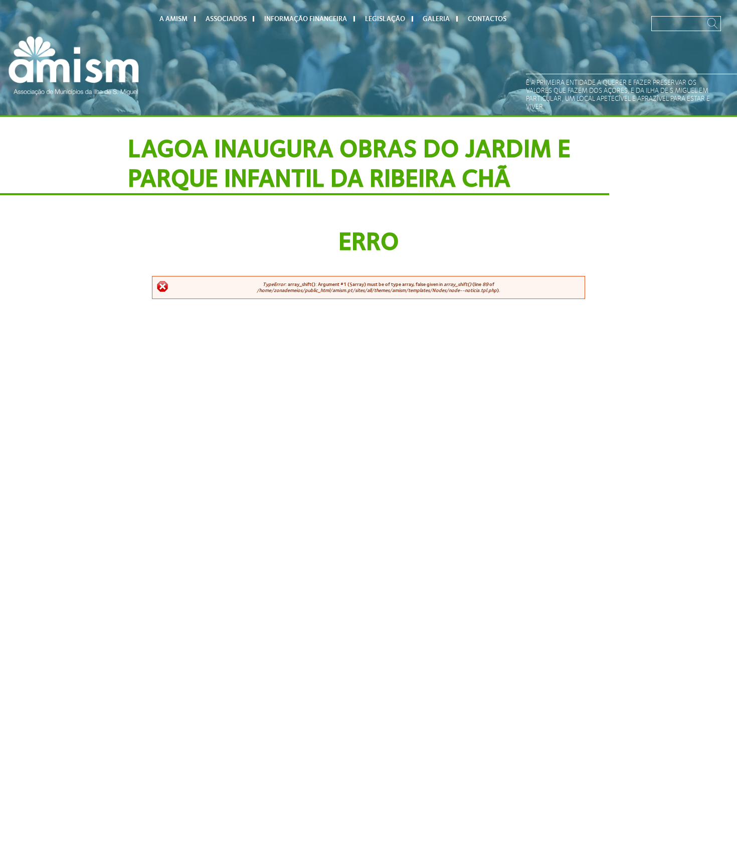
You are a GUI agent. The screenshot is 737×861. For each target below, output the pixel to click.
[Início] (73, 65)
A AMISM (173, 19)
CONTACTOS (487, 19)
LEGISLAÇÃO (385, 19)
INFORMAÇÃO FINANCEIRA (305, 19)
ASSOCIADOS (226, 19)
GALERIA (436, 19)
